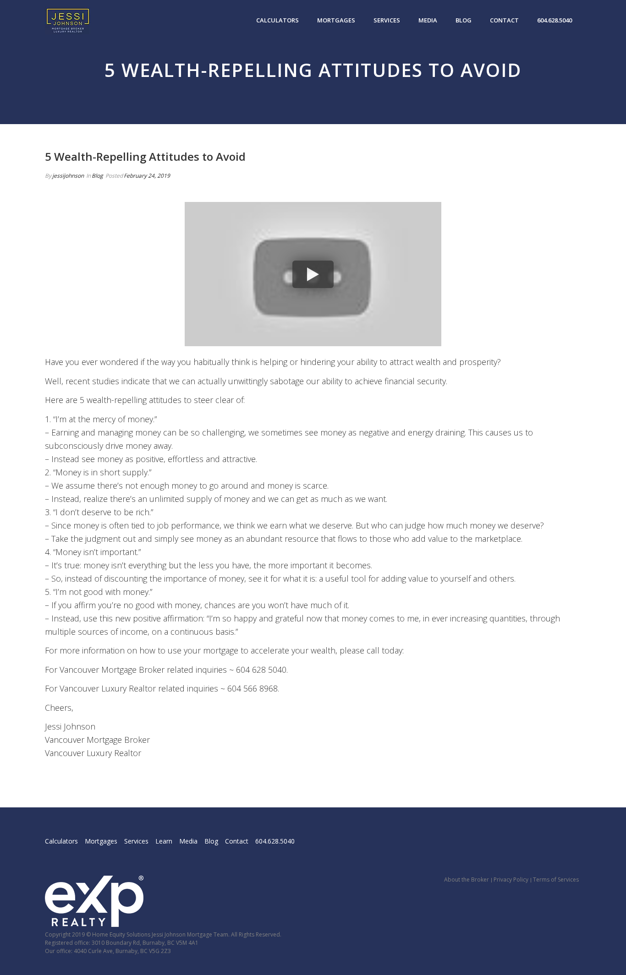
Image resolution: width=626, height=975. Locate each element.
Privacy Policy (511, 879)
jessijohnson (68, 176)
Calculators (277, 20)
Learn (163, 841)
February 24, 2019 (147, 176)
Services (386, 20)
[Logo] (68, 20)
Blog (464, 20)
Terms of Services (556, 879)
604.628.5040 (554, 20)
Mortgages (336, 20)
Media (427, 20)
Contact (504, 20)
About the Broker (466, 879)
